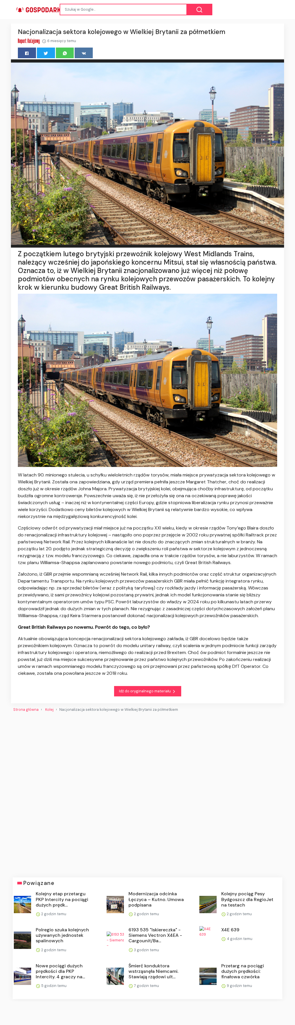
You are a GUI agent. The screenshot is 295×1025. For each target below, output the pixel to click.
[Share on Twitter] (46, 53)
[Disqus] (147, 792)
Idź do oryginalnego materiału (145, 691)
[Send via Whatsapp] (65, 53)
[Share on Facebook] (27, 53)
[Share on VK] (84, 53)
